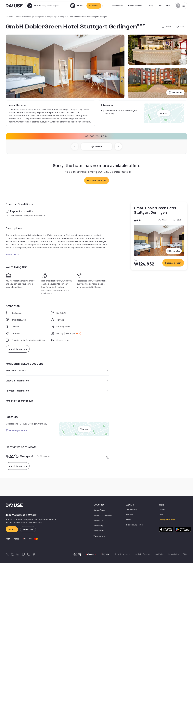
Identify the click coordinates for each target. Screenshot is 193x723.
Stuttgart (39, 16)
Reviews (129, 514)
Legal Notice (159, 554)
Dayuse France (99, 510)
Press (128, 520)
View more (11, 254)
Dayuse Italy (98, 525)
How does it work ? (136, 5)
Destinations (117, 5)
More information (18, 348)
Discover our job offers (134, 525)
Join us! (11, 529)
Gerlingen (62, 16)
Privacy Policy (173, 554)
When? (98, 146)
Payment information (17, 390)
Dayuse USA (98, 520)
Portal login (28, 529)
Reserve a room (173, 262)
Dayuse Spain (99, 530)
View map (164, 113)
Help (151, 5)
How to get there (18, 430)
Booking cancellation (167, 520)
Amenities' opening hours (19, 400)
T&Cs (185, 554)
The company (131, 509)
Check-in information (17, 380)
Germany (9, 16)
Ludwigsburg (50, 16)
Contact (162, 509)
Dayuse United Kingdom (103, 515)
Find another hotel (96, 180)
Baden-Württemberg (24, 16)
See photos (177, 92)
